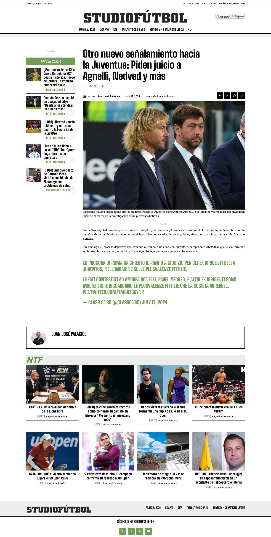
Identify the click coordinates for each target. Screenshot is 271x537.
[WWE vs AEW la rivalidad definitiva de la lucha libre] (52, 386)
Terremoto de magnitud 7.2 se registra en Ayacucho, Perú (163, 476)
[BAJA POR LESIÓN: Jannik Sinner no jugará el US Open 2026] (52, 453)
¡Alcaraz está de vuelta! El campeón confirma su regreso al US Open (108, 476)
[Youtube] (148, 531)
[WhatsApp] (234, 95)
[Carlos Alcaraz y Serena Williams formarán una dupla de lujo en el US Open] (163, 386)
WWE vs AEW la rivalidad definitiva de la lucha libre (52, 409)
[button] (190, 29)
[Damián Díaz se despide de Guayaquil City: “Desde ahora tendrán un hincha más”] (33, 102)
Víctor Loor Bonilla (112, 424)
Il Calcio (92, 86)
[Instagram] (131, 531)
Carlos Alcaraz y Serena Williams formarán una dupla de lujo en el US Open (163, 411)
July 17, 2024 (154, 302)
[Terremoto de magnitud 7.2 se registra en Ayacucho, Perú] (163, 453)
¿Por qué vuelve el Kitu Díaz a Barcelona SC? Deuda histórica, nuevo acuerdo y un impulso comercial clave (59, 77)
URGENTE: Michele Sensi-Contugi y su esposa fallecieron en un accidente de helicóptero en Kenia (218, 478)
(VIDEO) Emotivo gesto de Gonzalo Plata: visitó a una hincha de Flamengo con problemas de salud (59, 178)
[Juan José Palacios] (85, 96)
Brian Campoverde (167, 483)
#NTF (41, 416)
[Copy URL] (241, 95)
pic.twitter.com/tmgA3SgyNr (113, 292)
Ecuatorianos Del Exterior (57, 190)
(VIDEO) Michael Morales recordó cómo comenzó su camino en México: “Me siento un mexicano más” (107, 413)
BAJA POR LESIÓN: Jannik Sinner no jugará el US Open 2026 (52, 476)
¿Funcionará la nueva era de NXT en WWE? (219, 409)
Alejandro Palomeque (56, 416)
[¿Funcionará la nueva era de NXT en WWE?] (218, 386)
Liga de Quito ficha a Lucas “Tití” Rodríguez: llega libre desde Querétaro (59, 152)
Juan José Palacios (109, 96)
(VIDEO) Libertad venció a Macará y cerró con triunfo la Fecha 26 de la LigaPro (59, 128)
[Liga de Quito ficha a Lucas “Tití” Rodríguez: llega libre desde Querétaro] (33, 150)
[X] (227, 95)
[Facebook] (220, 95)
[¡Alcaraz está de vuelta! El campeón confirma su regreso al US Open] (108, 453)
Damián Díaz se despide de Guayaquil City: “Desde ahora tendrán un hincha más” (59, 103)
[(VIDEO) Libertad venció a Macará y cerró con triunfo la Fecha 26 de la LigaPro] (33, 126)
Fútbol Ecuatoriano (54, 90)
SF (102, 86)
